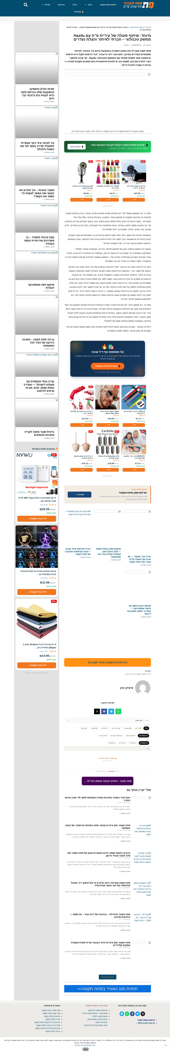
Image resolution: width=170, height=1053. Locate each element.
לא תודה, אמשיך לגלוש (85, 549)
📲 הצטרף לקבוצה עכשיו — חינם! (85, 543)
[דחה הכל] (166, 1045)
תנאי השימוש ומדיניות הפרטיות (85, 1045)
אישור (85, 1049)
